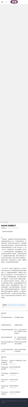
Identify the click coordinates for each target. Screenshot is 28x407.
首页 (2, 222)
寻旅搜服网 (14, 401)
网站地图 (3, 402)
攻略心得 (6, 222)
